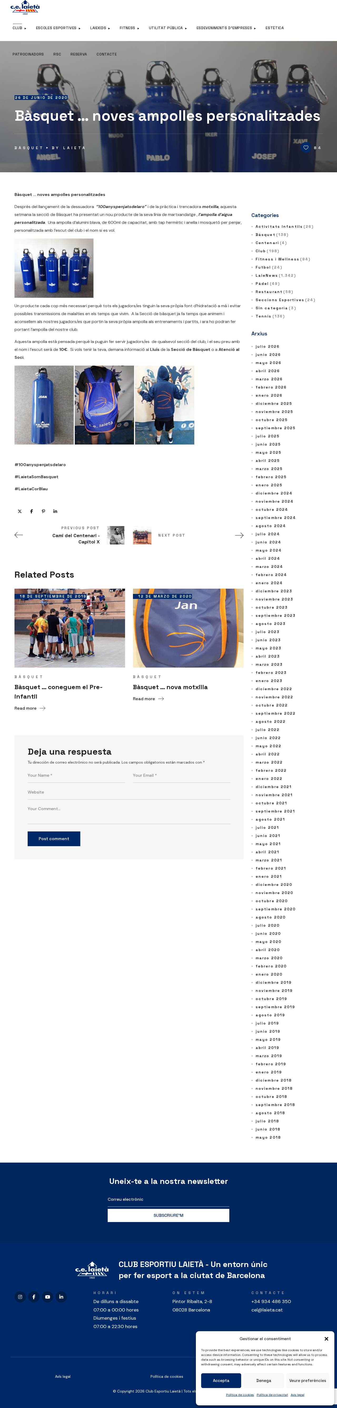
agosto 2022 (271, 721)
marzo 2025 (269, 468)
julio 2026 (268, 346)
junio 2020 (268, 933)
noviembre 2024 (275, 501)
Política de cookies (240, 1395)
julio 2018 (267, 1121)
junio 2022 (268, 737)
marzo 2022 (269, 762)
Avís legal (63, 1376)
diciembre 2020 (274, 884)
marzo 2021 (269, 860)
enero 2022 (269, 778)
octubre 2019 (271, 998)
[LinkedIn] (61, 1297)
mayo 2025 (268, 452)
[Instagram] (20, 1297)
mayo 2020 (268, 941)
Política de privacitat (272, 1395)
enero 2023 (269, 680)
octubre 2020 (272, 901)
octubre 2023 (272, 607)
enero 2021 (269, 876)
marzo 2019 (269, 1055)
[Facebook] (33, 1297)
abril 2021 (267, 852)
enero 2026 (269, 395)
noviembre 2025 (274, 411)
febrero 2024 (271, 574)
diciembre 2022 (274, 689)
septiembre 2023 (276, 615)
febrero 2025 (271, 477)
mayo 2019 (268, 1039)
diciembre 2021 (274, 786)
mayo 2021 (268, 843)
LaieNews (276, 275)
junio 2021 (268, 835)
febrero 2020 (271, 966)
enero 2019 (269, 1072)
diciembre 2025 (274, 403)
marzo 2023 (269, 664)
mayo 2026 (268, 362)
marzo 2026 (269, 379)
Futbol (269, 267)
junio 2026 (268, 354)
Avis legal (297, 1395)
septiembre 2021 (275, 811)
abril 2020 (268, 949)
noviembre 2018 (274, 1088)
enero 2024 (269, 583)
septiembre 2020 (276, 909)
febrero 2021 (271, 868)
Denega (263, 1380)
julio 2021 (267, 827)
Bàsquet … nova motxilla (170, 687)
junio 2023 (268, 640)
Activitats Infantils (285, 226)
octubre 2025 (272, 419)
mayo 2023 (268, 648)
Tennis (270, 316)
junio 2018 (268, 1129)
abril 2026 (268, 371)
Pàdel (268, 283)
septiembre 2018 (275, 1104)
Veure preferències (307, 1380)
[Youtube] (47, 1297)
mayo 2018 (268, 1137)
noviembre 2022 (274, 697)
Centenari (271, 242)
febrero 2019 (271, 1064)
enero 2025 (269, 485)
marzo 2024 (269, 566)
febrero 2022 (271, 770)
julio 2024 (268, 534)
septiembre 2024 (276, 517)
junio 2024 (268, 542)
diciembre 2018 (274, 1080)
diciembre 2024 (274, 493)
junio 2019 (268, 1031)
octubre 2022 (272, 705)
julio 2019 (267, 1023)
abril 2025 (268, 460)
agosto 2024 (271, 525)
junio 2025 (268, 444)
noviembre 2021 (274, 795)
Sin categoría (276, 308)
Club (267, 251)
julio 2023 (268, 631)
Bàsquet (29, 147)
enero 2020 (269, 974)
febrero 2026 (271, 387)
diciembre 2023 (274, 591)
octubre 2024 (272, 509)
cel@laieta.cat (267, 1310)
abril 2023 (268, 656)
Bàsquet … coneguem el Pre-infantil (58, 691)
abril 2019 (267, 1047)
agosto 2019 (270, 1015)
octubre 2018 (271, 1096)
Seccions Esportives (285, 299)
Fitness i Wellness (283, 259)
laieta (75, 147)
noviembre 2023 (274, 599)
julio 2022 (268, 729)
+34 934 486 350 (271, 1301)
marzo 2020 (269, 958)
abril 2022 (268, 754)
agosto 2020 (271, 917)
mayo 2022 (268, 746)
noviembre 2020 (274, 892)
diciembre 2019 (274, 982)
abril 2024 (268, 558)
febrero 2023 (271, 672)
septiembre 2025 (276, 428)
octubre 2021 (271, 803)
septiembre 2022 (276, 713)
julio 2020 (268, 925)
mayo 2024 (269, 550)
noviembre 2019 (274, 990)
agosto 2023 (271, 623)
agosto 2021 (270, 819)
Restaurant (274, 291)
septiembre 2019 (275, 1007)
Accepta (221, 1380)
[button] (326, 1338)
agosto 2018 (270, 1113)
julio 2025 (268, 436)
